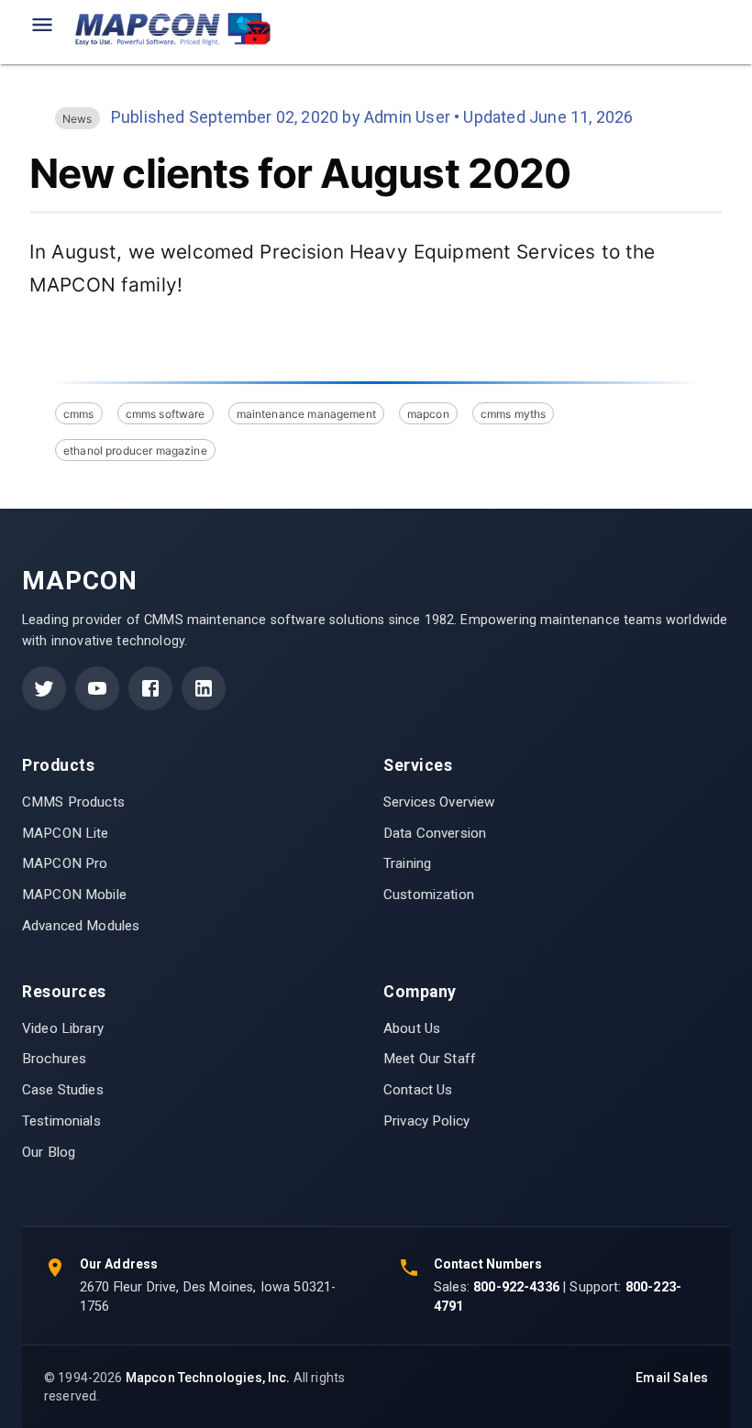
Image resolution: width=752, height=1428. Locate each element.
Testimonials (61, 1121)
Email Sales (672, 1377)
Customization (428, 894)
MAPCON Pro (65, 863)
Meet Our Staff (429, 1058)
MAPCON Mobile (74, 894)
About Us (411, 1028)
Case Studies (63, 1090)
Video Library (63, 1028)
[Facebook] (150, 688)
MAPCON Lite (65, 833)
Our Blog (48, 1152)
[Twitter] (44, 688)
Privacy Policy (426, 1121)
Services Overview (439, 802)
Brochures (54, 1058)
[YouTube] (97, 688)
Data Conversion (434, 833)
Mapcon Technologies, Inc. (208, 1377)
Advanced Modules (80, 925)
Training (407, 863)
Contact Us (418, 1090)
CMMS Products (73, 802)
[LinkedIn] (204, 688)
